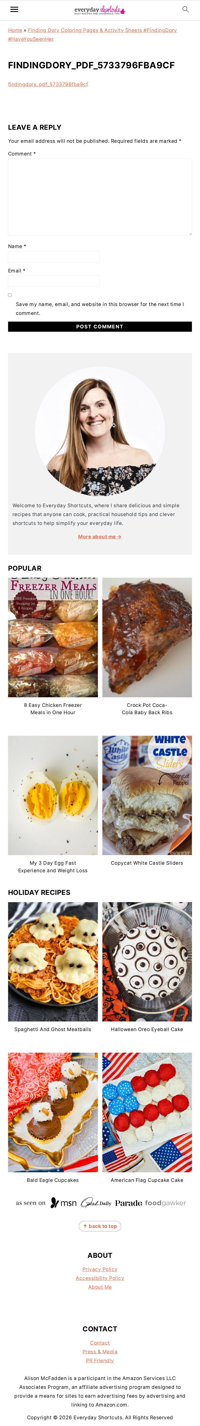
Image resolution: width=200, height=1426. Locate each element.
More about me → (100, 537)
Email (17, 271)
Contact (100, 1343)
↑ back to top (100, 1226)
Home (15, 30)
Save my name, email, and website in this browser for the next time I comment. (100, 308)
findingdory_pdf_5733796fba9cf (48, 84)
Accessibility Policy (100, 1278)
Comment (22, 154)
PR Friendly (100, 1361)
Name (17, 246)
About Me (100, 1287)
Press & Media (100, 1352)
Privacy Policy (100, 1269)
